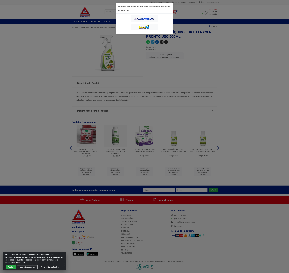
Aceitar (10, 267)
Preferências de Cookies (50, 267)
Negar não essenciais (27, 267)
